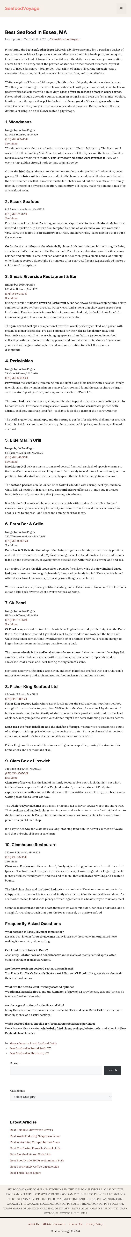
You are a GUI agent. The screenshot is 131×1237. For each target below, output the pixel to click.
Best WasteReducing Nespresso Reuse (35, 1136)
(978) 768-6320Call (16, 377)
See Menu (11, 143)
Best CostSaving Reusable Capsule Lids (35, 1148)
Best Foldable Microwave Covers (31, 1129)
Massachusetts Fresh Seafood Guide (33, 1043)
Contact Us (75, 1224)
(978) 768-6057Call (16, 139)
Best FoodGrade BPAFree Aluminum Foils (37, 1160)
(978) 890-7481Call (16, 698)
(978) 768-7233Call (16, 214)
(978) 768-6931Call (16, 293)
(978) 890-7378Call (16, 619)
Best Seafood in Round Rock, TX (30, 1048)
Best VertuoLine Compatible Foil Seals (35, 1142)
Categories (17, 1090)
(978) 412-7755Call (16, 857)
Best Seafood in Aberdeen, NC (29, 1053)
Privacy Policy (94, 1224)
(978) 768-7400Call (16, 457)
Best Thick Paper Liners (25, 1172)
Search (14, 1063)
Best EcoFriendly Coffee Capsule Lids (34, 1166)
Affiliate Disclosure (53, 1224)
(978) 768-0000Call (16, 541)
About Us (33, 1224)
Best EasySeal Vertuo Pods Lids (30, 1154)
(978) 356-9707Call (16, 773)
